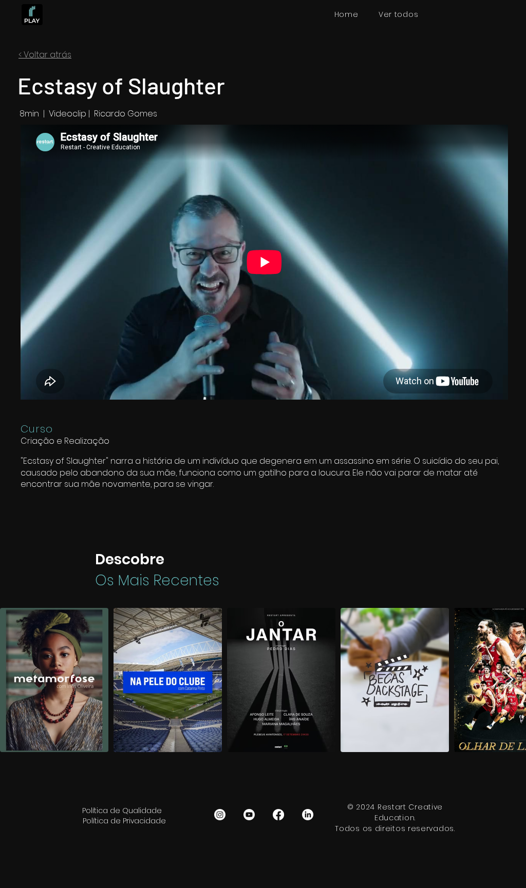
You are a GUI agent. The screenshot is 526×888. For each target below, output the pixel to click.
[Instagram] (220, 814)
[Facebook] (278, 814)
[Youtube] (249, 814)
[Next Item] (508, 680)
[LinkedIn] (307, 814)
